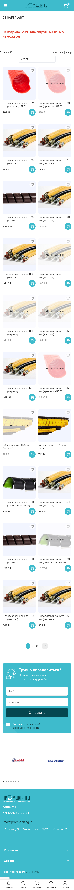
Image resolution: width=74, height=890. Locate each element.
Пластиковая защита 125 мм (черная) (18, 389)
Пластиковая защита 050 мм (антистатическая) (18, 503)
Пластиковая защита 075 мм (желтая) (18, 161)
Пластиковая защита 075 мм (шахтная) (18, 218)
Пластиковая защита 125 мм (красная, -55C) (53, 389)
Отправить (37, 712)
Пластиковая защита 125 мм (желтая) (53, 332)
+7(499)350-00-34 (16, 813)
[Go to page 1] (3, 781)
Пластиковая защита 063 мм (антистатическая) (54, 560)
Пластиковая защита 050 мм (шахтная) (18, 560)
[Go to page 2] (6, 781)
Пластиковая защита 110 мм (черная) (18, 332)
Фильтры (25, 59)
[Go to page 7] (18, 781)
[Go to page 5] (13, 781)
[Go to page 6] (15, 781)
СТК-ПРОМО (32, 871)
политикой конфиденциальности (26, 725)
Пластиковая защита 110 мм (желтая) (18, 275)
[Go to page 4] (11, 781)
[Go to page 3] (8, 781)
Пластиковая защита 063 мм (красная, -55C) (54, 104)
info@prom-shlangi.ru (18, 822)
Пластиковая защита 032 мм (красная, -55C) (18, 104)
